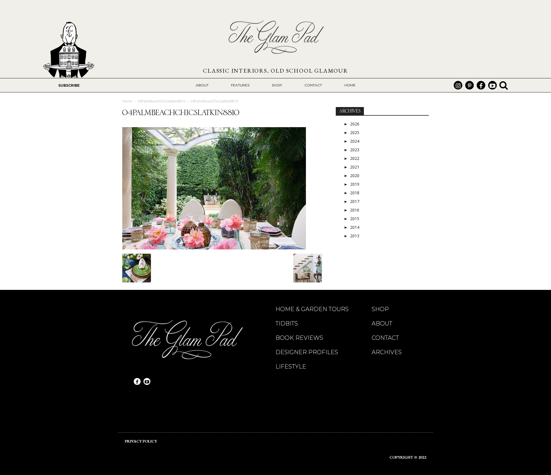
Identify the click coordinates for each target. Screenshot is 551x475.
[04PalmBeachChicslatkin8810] (214, 247)
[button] (504, 85)
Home (127, 101)
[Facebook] (481, 85)
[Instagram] (458, 85)
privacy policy (141, 441)
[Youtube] (492, 85)
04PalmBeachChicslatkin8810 (161, 101)
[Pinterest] (469, 85)
